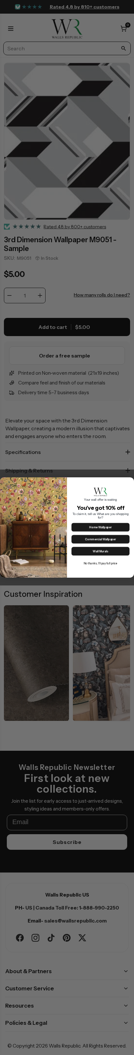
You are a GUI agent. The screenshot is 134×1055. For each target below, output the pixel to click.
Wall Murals (100, 551)
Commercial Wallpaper (100, 539)
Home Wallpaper (100, 527)
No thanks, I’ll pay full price (101, 563)
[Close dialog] (129, 481)
